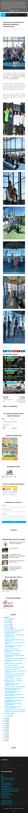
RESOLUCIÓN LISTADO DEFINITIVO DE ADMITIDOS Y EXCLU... (13, 701)
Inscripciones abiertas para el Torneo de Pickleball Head (13, 377)
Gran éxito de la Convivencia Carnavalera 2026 (11, 632)
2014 (4, 738)
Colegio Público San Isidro (8, 778)
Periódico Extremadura (7, 794)
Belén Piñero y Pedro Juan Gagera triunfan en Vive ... (13, 681)
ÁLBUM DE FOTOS (7, 347)
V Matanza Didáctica (9, 713)
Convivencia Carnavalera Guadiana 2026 (15, 658)
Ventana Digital (5, 797)
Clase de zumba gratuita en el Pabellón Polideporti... (14, 698)
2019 (4, 729)
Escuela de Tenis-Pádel (16, 30)
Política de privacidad (7, 802)
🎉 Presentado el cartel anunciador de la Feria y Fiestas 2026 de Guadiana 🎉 (17, 556)
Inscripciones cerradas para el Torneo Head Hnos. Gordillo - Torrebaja (13, 390)
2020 (4, 727)
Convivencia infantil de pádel (12, 653)
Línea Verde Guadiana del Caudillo (10, 789)
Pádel (8, 31)
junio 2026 (7, 622)
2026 (4, 617)
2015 (4, 737)
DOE (2, 781)
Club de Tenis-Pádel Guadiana (10, 357)
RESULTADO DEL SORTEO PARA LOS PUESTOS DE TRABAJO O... (12, 689)
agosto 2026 (8, 619)
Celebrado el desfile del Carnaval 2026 (14, 667)
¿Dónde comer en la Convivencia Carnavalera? (12, 651)
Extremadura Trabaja (7, 784)
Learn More (12, 10)
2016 (4, 735)
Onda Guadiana (5, 792)
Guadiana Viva (5, 786)
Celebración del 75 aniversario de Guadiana (13, 661)
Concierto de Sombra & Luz (11, 649)
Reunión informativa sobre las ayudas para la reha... (14, 640)
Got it (17, 10)
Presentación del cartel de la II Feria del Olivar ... (14, 643)
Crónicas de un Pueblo (7, 779)
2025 (4, 718)
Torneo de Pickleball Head (10, 365)
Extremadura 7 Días (6, 783)
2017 (4, 733)
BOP (2, 776)
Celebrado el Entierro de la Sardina (13, 663)
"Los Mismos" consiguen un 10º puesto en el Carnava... (15, 671)
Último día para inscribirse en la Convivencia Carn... (12, 692)
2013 (4, 740)
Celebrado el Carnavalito (11, 665)
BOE (2, 775)
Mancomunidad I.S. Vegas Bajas (9, 791)
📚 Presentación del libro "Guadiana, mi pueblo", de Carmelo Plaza (15, 568)
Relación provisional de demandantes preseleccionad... (14, 635)
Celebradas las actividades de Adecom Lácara (16, 561)
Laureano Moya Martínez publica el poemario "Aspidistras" (17, 542)
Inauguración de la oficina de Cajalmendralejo (12, 684)
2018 (4, 731)
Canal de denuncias (6, 804)
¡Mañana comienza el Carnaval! (12, 679)
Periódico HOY (4, 796)
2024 (4, 720)
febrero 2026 (8, 628)
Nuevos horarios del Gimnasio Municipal (14, 686)
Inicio (3, 14)
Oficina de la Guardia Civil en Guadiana (14, 711)
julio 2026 (7, 621)
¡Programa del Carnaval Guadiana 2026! (14, 709)
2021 (4, 725)
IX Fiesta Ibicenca (13, 548)
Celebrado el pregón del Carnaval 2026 (14, 674)
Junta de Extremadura (7, 788)
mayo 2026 (8, 624)
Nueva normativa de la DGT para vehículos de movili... (12, 707)
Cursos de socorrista (9, 638)
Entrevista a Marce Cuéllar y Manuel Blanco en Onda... (13, 695)
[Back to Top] (14, 811)
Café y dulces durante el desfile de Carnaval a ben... (13, 676)
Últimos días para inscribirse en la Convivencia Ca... (13, 704)
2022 (4, 723)
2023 (4, 722)
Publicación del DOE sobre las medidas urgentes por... (14, 656)
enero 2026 (8, 716)
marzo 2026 (8, 626)
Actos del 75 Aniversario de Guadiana (14, 630)
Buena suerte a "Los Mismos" (11, 669)
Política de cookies (6, 800)
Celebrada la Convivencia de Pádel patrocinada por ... (13, 646)
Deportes (9, 30)
